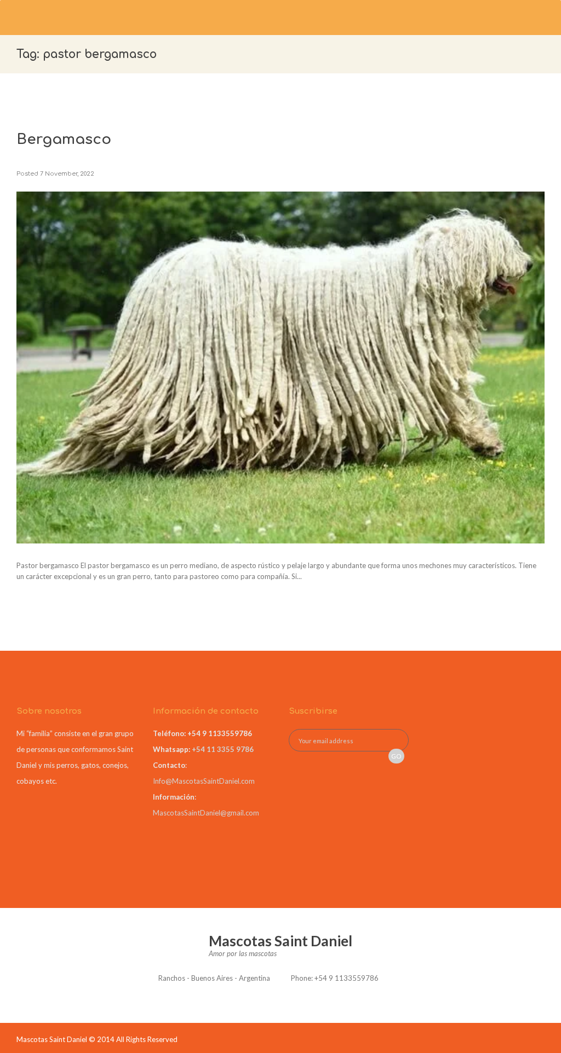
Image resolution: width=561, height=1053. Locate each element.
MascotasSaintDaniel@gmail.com (206, 812)
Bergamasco (63, 139)
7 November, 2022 (67, 173)
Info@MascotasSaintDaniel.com (204, 781)
